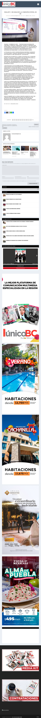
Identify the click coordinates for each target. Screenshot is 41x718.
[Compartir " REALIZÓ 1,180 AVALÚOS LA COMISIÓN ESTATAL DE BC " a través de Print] (31, 120)
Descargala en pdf (20, 265)
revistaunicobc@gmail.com (15, 15)
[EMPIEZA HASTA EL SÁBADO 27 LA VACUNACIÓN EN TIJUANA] (16, 148)
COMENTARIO (4, 165)
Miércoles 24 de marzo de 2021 (24, 152)
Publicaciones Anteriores (20, 268)
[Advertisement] (10, 636)
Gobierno (27, 15)
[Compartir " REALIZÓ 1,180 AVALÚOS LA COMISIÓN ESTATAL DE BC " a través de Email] (29, 120)
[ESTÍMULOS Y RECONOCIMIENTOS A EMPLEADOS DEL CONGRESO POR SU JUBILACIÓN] (34, 148)
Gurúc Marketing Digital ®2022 (17, 717)
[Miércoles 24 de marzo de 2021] (25, 148)
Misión (38, 716)
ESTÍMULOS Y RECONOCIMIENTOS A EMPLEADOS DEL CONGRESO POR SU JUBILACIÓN (33, 153)
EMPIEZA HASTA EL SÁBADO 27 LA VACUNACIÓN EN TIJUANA (16, 153)
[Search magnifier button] (38, 189)
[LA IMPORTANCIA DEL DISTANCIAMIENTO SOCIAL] (7, 148)
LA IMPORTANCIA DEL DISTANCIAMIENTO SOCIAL (7, 152)
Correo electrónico (18, 176)
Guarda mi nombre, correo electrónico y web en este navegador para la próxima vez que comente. (19, 180)
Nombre (3, 176)
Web (28, 176)
